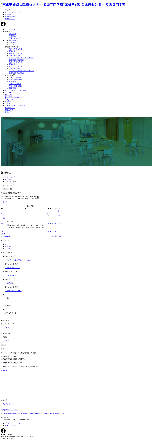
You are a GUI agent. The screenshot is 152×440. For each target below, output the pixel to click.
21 (56, 223)
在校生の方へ (10, 19)
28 (56, 231)
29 (59, 231)
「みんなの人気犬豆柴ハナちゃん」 (18, 260)
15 (59, 215)
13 (52, 215)
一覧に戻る (5, 202)
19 (50, 223)
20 (52, 223)
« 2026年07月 (6, 236)
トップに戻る (13, 410)
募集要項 (12, 82)
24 (4, 231)
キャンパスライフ (15, 55)
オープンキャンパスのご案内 (15, 90)
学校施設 (12, 36)
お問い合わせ (10, 16)
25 (48, 231)
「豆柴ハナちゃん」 (12, 268)
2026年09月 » (56, 236)
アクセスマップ (15, 38)
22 (59, 223)
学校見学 (8, 10)
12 (50, 215)
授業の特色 (13, 51)
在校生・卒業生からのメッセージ (21, 58)
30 (2, 234)
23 (2, 231)
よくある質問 (10, 92)
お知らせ (8, 95)
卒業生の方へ (10, 108)
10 (4, 215)
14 (56, 215)
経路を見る (5, 370)
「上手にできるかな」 (13, 291)
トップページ (10, 29)
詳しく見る (5, 327)
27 (52, 231)
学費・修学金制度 (15, 79)
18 (48, 223)
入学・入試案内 (15, 77)
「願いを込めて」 (11, 275)
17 (4, 218)
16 (2, 223)
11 (48, 215)
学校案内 (12, 34)
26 (50, 231)
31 (4, 234)
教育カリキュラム (15, 49)
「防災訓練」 (10, 283)
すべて (7, 244)
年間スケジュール (15, 53)
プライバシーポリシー (13, 97)
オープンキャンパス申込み (15, 105)
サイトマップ (10, 99)
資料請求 (8, 14)
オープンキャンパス (12, 12)
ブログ (7, 248)
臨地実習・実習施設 (16, 60)
